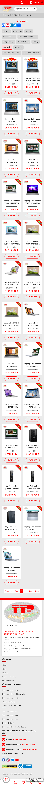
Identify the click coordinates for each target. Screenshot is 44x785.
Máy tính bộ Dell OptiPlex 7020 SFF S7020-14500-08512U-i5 (11, 487)
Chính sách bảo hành (10, 690)
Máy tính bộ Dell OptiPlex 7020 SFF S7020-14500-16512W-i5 (32, 487)
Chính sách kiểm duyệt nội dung (14, 727)
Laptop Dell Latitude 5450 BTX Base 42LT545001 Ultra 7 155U (32, 324)
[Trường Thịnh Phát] (7, 8)
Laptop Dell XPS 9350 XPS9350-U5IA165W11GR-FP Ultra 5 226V (32, 243)
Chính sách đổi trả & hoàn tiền (13, 694)
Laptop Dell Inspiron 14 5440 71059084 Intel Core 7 (11, 243)
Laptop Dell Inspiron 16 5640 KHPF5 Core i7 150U (32, 365)
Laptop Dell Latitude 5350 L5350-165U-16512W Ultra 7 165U (11, 365)
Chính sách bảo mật (9, 711)
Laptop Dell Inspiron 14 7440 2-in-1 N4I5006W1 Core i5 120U (32, 406)
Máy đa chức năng (9, 677)
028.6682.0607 (29, 749)
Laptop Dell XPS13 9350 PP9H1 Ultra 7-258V (32, 283)
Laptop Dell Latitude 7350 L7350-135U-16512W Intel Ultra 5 (32, 161)
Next (30, 591)
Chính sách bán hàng (10, 715)
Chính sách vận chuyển (10, 698)
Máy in (4, 669)
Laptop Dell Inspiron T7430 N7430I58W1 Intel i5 (32, 202)
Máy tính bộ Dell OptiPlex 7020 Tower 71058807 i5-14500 (32, 446)
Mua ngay (11, 93)
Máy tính (5, 665)
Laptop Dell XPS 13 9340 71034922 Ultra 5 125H (11, 283)
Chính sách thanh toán (10, 719)
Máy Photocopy (8, 681)
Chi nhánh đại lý (8, 723)
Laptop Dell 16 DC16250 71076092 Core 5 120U (11, 79)
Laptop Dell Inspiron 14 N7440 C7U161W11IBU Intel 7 (32, 120)
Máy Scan (5, 673)
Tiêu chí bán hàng (8, 702)
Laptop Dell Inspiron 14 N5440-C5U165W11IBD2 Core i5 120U (11, 569)
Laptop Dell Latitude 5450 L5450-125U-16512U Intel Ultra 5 (11, 161)
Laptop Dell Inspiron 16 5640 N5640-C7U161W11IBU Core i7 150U (11, 446)
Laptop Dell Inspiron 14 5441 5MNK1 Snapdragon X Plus (11, 406)
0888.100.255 (19, 740)
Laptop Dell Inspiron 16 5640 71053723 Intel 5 (11, 202)
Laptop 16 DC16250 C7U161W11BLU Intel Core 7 (33, 79)
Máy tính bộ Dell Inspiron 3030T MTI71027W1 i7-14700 (11, 528)
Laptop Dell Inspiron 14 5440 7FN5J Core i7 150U (32, 528)
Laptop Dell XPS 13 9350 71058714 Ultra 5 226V (11, 324)
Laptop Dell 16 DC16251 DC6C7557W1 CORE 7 (11, 120)
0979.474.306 (28, 744)
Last (37, 591)
